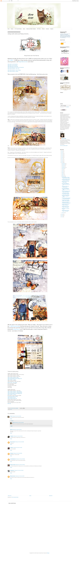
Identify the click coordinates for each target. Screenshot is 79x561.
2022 (62, 152)
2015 (62, 161)
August (63, 168)
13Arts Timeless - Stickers (12, 379)
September (63, 167)
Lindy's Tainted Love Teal (11, 397)
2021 (62, 153)
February (63, 176)
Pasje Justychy (12, 441)
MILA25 (11, 429)
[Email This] (20, 408)
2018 (62, 157)
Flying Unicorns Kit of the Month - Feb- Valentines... (66, 200)
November (63, 164)
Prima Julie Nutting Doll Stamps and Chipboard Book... (65, 189)
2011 (62, 216)
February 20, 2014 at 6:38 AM (19, 441)
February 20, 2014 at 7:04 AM (17, 447)
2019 (62, 156)
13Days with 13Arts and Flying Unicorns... (65, 186)
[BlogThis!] (21, 408)
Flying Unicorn (16, 329)
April (62, 173)
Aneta (11, 416)
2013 (62, 214)
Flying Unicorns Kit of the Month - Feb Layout (65, 210)
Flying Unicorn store (22, 61)
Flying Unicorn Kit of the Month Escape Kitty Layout (66, 202)
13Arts (11, 409)
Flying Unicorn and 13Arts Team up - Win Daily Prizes (65, 196)
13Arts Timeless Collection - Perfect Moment (15, 391)
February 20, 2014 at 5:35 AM (16, 416)
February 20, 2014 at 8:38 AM (17, 453)
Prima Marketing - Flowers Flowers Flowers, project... (66, 177)
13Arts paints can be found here (13, 64)
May (62, 172)
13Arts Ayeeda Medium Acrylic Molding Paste (15, 378)
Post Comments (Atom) (15, 497)
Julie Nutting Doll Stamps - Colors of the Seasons (66, 193)
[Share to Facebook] (23, 408)
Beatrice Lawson (12, 464)
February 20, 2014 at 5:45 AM (19, 422)
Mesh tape (9, 403)
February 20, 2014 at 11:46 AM (20, 464)
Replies (12, 420)
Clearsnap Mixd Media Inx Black (13, 396)
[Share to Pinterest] (24, 408)
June (63, 171)
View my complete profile (63, 145)
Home (30, 495)
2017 (62, 158)
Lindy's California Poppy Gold (12, 398)
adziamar (11, 447)
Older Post (50, 495)
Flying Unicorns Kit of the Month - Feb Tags (65, 204)
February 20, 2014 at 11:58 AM (18, 470)
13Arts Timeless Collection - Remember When (15, 392)
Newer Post (9, 495)
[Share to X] (22, 408)
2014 (62, 162)
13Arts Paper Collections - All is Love (13, 68)
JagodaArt (11, 436)
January (63, 212)
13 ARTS (11, 60)
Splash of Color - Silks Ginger (12, 382)
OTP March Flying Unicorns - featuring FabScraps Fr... (66, 180)
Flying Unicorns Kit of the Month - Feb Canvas (65, 206)
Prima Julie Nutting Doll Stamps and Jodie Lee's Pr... (66, 184)
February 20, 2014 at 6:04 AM (18, 436)
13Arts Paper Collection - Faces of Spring (14, 70)
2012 (62, 215)
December (63, 163)
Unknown (11, 453)
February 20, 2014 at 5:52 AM (17, 429)
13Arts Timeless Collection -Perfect (13, 377)
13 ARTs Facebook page (14, 326)
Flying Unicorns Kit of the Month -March (65, 182)
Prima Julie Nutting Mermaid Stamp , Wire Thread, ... (66, 191)
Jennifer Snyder (63, 138)
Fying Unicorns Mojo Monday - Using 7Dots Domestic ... (66, 198)
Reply (11, 418)
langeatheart (12, 470)
